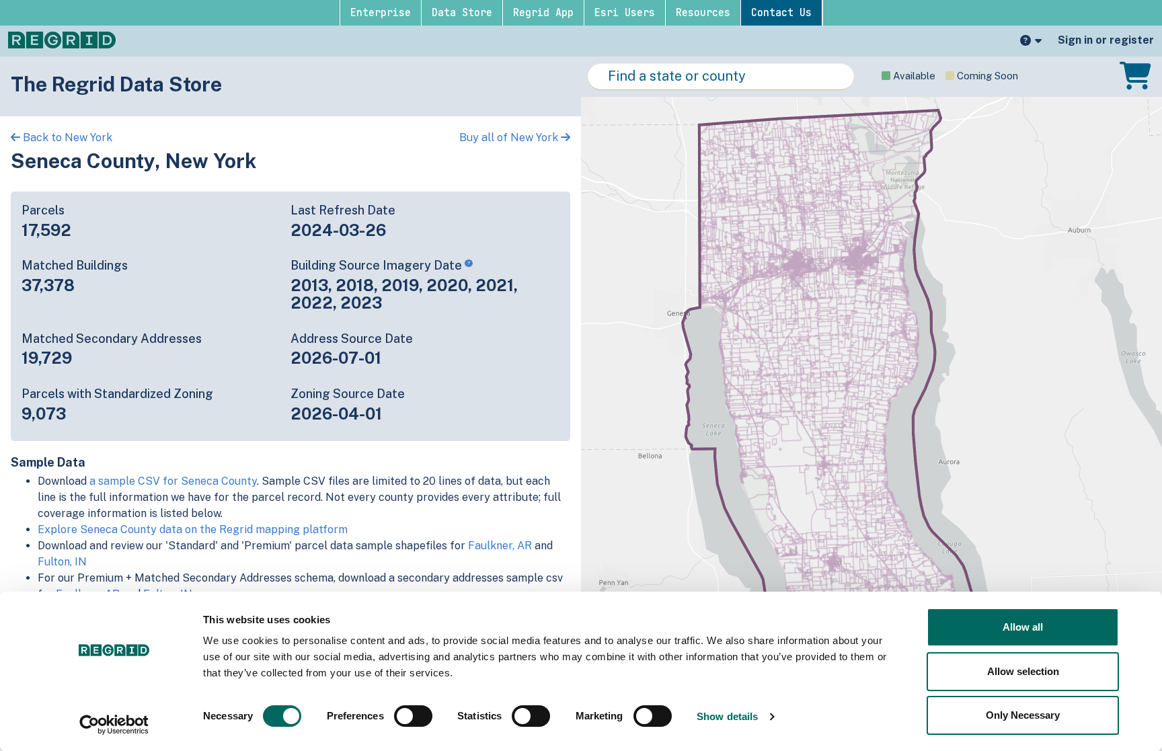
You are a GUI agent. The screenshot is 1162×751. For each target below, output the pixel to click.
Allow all (1023, 627)
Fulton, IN (62, 561)
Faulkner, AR (500, 545)
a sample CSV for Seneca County (173, 481)
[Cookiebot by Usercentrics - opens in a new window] (114, 725)
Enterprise (380, 12)
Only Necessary (1023, 715)
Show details (727, 716)
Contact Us (781, 12)
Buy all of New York (510, 137)
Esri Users (624, 12)
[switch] (413, 716)
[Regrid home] (62, 39)
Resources (703, 12)
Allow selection (1023, 671)
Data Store (462, 12)
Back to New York (66, 137)
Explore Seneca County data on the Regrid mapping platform (193, 529)
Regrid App (543, 12)
